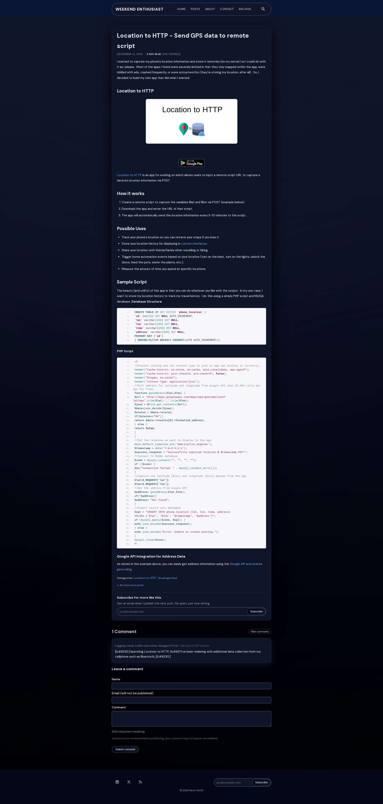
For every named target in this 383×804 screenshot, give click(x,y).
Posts (195, 9)
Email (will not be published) (132, 693)
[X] (128, 782)
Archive (245, 9)
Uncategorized (167, 578)
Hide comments (260, 631)
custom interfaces (194, 244)
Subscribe (256, 611)
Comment (119, 707)
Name (116, 679)
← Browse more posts (130, 585)
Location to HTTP (129, 175)
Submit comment (125, 749)
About (210, 9)
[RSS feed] (140, 782)
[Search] (263, 9)
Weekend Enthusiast (139, 9)
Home (181, 9)
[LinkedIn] (117, 782)
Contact (227, 9)
